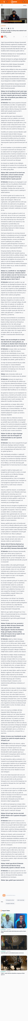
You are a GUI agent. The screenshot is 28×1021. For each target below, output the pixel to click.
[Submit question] (4, 895)
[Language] (4, 2)
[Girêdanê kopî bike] (13, 28)
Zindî (24, 5)
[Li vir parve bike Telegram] (9, 28)
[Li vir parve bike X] (4, 28)
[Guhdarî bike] (14, 37)
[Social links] (2, 2)
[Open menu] (2, 5)
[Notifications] (26, 2)
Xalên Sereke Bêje (20, 900)
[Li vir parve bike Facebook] (2, 28)
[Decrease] (24, 37)
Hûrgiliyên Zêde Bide (10, 903)
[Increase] (26, 37)
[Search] (6, 2)
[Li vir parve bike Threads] (11, 28)
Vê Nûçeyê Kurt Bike (10, 900)
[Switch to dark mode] (23, 2)
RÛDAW (5, 36)
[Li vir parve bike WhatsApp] (6, 28)
